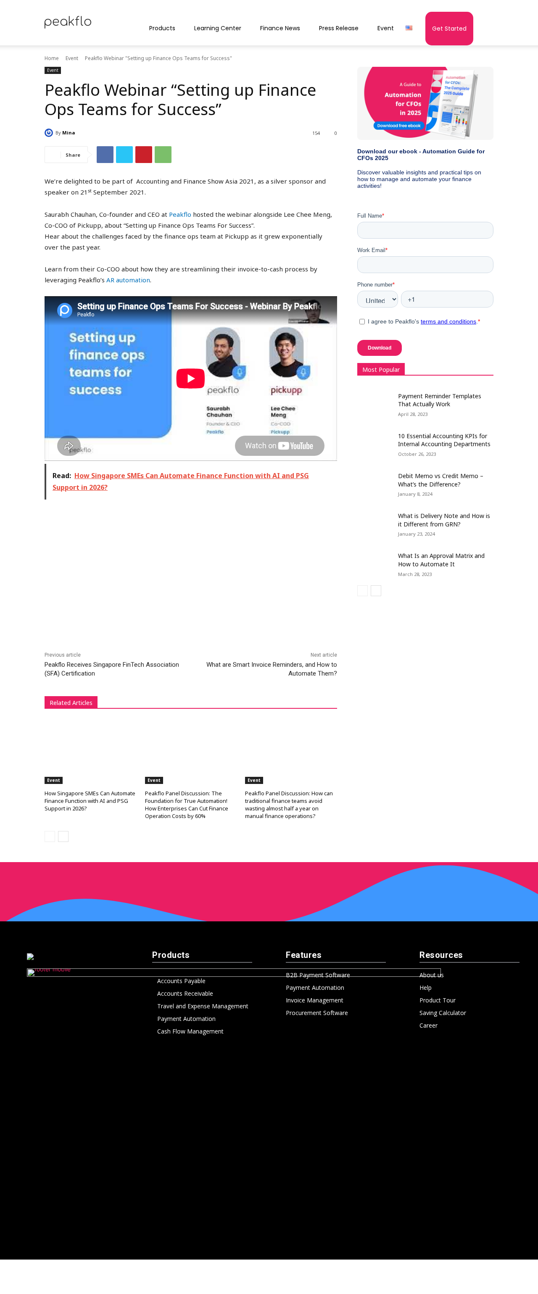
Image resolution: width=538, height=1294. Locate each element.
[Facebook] (105, 154)
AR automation (128, 280)
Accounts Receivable (185, 993)
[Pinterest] (143, 154)
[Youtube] (303, 1244)
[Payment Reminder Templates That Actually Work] (377, 401)
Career (428, 1025)
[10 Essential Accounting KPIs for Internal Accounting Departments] (377, 440)
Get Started (449, 28)
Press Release (339, 28)
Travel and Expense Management (202, 1006)
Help (425, 988)
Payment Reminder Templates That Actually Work (439, 400)
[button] (483, 30)
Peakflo (180, 214)
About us (431, 975)
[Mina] (50, 133)
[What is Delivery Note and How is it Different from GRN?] (377, 520)
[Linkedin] (269, 1244)
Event (385, 28)
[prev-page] (50, 836)
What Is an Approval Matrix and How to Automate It (441, 560)
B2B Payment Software (318, 975)
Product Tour (437, 1000)
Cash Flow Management (190, 1031)
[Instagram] (251, 1244)
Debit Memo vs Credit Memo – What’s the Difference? (440, 480)
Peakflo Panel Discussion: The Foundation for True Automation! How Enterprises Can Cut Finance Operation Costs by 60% (186, 804)
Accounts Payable (181, 981)
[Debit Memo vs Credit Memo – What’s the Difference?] (377, 480)
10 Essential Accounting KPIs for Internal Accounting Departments (444, 440)
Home (52, 58)
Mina (68, 132)
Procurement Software (317, 1013)
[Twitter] (124, 154)
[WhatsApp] (163, 154)
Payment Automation (186, 1019)
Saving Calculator (442, 1013)
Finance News (280, 28)
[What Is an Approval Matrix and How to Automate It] (377, 560)
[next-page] (63, 836)
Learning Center (217, 28)
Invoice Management (314, 1000)
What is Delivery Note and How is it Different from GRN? (444, 520)
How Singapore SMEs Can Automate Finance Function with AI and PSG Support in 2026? (90, 800)
